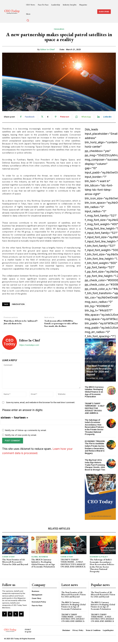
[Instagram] (10, 614)
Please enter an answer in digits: (22, 410)
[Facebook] (4, 614)
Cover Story (8, 557)
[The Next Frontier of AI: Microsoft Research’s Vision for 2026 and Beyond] (100, 360)
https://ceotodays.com (29, 345)
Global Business (39, 557)
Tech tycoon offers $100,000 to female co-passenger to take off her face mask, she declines (61, 323)
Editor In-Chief (47, 49)
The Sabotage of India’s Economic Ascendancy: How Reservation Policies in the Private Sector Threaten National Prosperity (94, 427)
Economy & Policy (99, 557)
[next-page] (110, 344)
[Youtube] (21, 614)
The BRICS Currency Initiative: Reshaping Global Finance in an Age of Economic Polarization (94, 392)
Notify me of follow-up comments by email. (25, 430)
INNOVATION (18, 304)
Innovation (59, 29)
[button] (28, 20)
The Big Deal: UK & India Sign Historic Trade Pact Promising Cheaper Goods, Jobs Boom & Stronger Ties (95, 465)
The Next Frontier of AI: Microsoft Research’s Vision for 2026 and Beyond (100, 370)
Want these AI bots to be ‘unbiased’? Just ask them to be (20, 322)
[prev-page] (105, 344)
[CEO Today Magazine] (13, 12)
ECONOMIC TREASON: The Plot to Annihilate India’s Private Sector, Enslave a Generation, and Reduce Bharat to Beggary (95, 447)
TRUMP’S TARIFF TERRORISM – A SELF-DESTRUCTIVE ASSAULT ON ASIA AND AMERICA (95, 408)
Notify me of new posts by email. (21, 435)
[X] (15, 614)
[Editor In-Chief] (9, 342)
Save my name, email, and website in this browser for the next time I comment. (40, 402)
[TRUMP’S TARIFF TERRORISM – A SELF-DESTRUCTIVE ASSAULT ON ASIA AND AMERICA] (111, 407)
